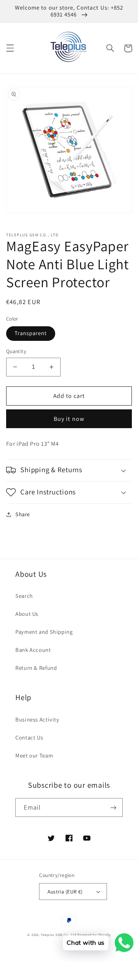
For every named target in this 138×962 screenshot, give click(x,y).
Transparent (31, 333)
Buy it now (69, 419)
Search (24, 595)
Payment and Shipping (44, 631)
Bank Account (33, 649)
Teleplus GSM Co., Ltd (58, 935)
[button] (10, 48)
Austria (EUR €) (65, 891)
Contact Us (29, 737)
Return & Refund (36, 667)
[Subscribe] (113, 807)
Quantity (16, 351)
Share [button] (22, 514)
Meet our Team (34, 755)
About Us (26, 613)
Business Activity (37, 719)
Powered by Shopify (93, 935)
